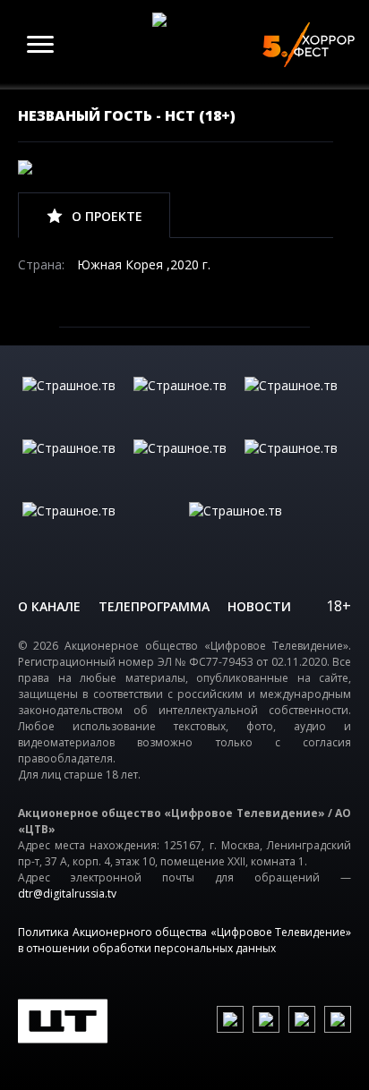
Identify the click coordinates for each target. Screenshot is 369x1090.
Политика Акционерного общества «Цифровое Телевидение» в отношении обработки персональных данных (184, 940)
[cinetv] (73, 403)
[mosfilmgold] (73, 466)
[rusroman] (101, 529)
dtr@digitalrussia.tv (67, 893)
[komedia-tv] (184, 466)
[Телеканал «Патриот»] (267, 529)
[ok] (266, 1019)
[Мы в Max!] (337, 1019)
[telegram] (301, 1019)
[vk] (230, 1019)
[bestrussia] (184, 403)
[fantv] (295, 403)
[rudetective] (295, 466)
